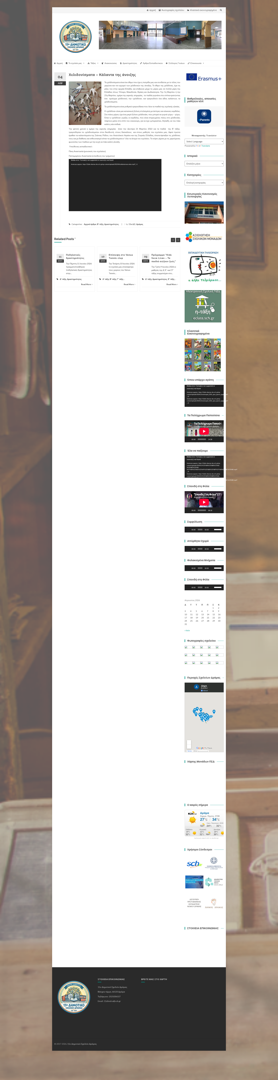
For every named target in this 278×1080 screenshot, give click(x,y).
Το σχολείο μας (75, 63)
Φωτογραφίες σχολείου (173, 10)
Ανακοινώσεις (111, 63)
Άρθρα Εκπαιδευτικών (153, 63)
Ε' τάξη (171, 279)
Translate (205, 145)
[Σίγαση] (215, 439)
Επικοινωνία (195, 63)
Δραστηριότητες (130, 63)
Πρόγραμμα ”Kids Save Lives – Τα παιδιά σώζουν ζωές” (163, 258)
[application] (115, 185)
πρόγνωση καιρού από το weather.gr (206, 838)
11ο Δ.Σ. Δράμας (136, 224)
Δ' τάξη (63, 279)
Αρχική (152, 10)
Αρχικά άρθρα (90, 224)
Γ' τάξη (120, 279)
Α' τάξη (106, 279)
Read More (86, 284)
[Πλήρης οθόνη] (219, 439)
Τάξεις (93, 63)
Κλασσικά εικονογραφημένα (203, 10)
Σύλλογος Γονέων (177, 63)
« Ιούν (187, 630)
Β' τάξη (100, 224)
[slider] (218, 529)
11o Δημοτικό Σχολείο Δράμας (82, 1044)
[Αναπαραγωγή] (188, 439)
